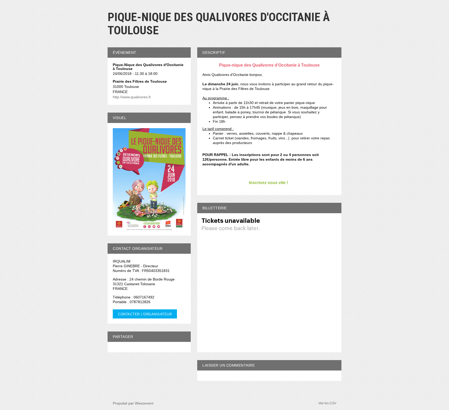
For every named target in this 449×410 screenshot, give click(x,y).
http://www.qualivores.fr (132, 97)
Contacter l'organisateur (145, 314)
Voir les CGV (327, 403)
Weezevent (144, 403)
